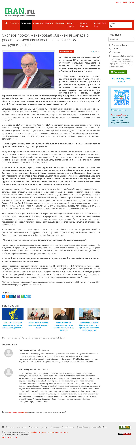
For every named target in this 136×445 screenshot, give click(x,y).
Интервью (60, 23)
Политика (14, 23)
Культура (49, 23)
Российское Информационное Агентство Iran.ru (49, 432)
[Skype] (25, 296)
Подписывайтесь (118, 115)
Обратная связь (10, 437)
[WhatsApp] (22, 296)
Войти (118, 2)
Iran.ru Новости (118, 110)
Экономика (26, 23)
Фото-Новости (71, 25)
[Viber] (18, 296)
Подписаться (119, 72)
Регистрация (128, 2)
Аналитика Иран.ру (120, 45)
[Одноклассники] (7, 296)
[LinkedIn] (11, 296)
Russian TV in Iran (100, 25)
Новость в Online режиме (122, 56)
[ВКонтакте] (3, 296)
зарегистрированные (17, 412)
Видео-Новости (84, 25)
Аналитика (38, 23)
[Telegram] (29, 296)
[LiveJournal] (14, 296)
